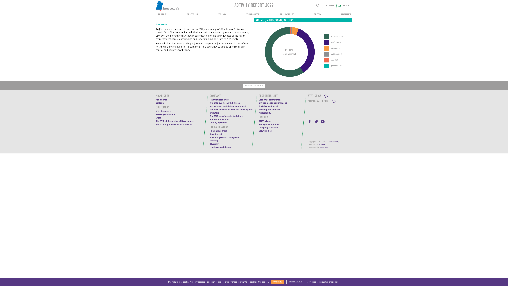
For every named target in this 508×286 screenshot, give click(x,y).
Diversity (214, 144)
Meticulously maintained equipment (228, 106)
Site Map (330, 6)
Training (214, 141)
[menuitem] (174, 6)
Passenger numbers (165, 114)
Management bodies (269, 124)
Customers (192, 15)
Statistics (346, 15)
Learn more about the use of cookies (322, 282)
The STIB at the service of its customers (175, 121)
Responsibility (287, 15)
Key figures (161, 100)
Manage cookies (295, 282)
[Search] (318, 6)
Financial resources (219, 100)
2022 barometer (164, 111)
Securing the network (269, 109)
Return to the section (254, 85)
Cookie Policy (333, 141)
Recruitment (216, 134)
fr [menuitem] (344, 6)
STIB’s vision (265, 121)
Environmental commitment (273, 103)
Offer (158, 118)
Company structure (268, 127)
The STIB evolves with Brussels (225, 103)
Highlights (162, 15)
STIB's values (265, 131)
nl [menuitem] (349, 6)
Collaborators (253, 15)
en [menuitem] (340, 6)
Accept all (277, 282)
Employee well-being (220, 147)
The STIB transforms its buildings (226, 116)
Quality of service (218, 123)
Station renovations (220, 119)
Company (222, 15)
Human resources (218, 131)
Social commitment (268, 106)
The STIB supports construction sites (174, 124)
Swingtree (324, 147)
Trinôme (321, 144)
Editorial (160, 103)
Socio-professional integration (225, 137)
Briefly (317, 15)
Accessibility (265, 113)
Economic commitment (270, 100)
